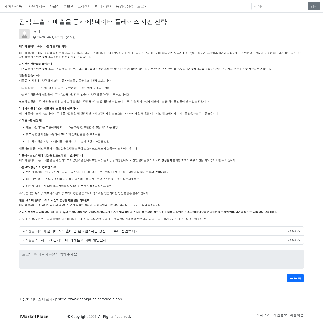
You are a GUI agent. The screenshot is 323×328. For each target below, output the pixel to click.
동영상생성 (125, 6)
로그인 (142, 6)
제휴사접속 (13, 6)
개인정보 (280, 314)
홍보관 (68, 6)
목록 (297, 278)
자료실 (54, 6)
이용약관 (297, 314)
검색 (314, 6)
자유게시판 (37, 6)
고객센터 (84, 6)
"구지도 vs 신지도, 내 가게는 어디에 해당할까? (72, 240)
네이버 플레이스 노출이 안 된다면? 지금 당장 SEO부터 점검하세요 (87, 231)
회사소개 (263, 314)
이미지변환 (104, 6)
